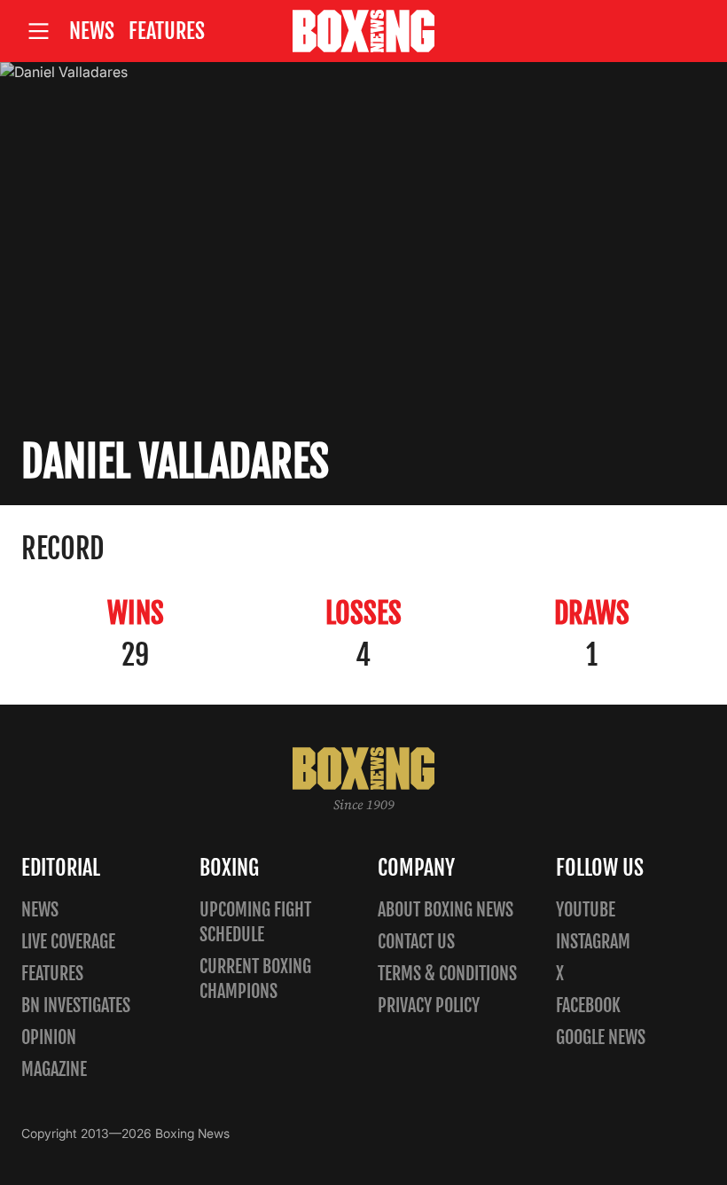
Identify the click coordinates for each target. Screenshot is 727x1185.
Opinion (48, 1037)
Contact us (416, 942)
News (91, 31)
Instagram (593, 942)
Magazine (54, 1069)
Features (167, 31)
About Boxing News (445, 910)
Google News (600, 1037)
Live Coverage (68, 942)
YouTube (585, 910)
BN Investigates (75, 1005)
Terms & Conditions (447, 974)
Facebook (588, 1005)
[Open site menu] (38, 31)
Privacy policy (429, 1005)
